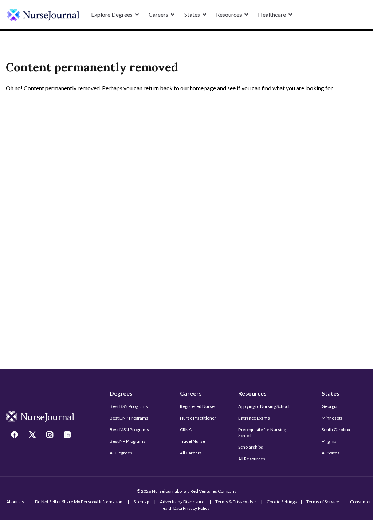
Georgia (329, 406)
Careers (191, 393)
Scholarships (250, 447)
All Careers (191, 453)
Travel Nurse (192, 441)
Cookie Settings (282, 501)
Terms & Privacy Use (235, 501)
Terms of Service (322, 501)
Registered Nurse (197, 406)
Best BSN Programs (129, 406)
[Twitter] (33, 435)
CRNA (186, 429)
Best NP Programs (127, 441)
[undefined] (43, 15)
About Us (15, 501)
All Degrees (121, 453)
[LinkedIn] (68, 435)
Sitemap (141, 501)
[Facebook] (15, 435)
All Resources (251, 458)
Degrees (121, 393)
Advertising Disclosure (182, 501)
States (330, 393)
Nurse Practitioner (198, 418)
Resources (252, 393)
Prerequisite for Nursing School (262, 432)
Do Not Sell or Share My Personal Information (78, 501)
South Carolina (336, 429)
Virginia (329, 441)
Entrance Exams (254, 418)
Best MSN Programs (129, 429)
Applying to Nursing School (264, 406)
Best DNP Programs (129, 418)
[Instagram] (50, 435)
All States (330, 453)
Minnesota (332, 418)
